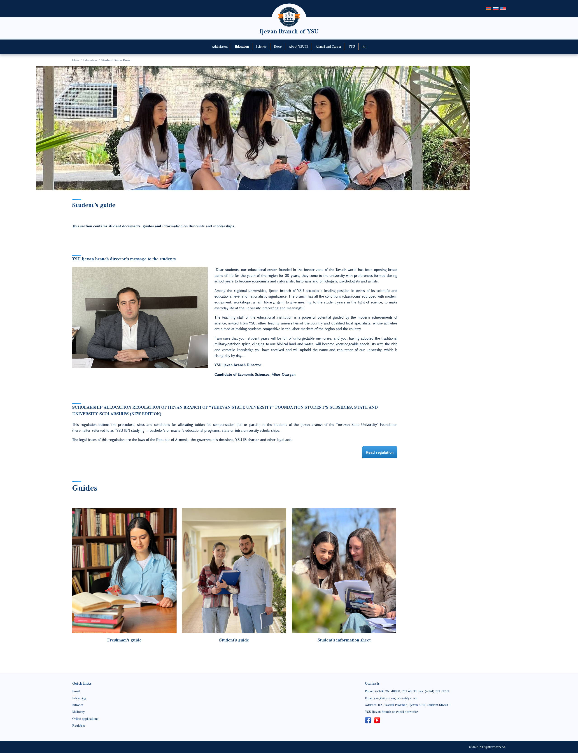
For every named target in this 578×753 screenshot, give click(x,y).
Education (242, 46)
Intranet (77, 705)
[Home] (289, 10)
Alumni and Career (328, 46)
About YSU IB (298, 46)
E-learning (79, 698)
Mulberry (78, 711)
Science (261, 46)
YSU (352, 46)
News (278, 46)
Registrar (78, 725)
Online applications (85, 718)
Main (75, 60)
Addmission (220, 46)
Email (76, 691)
